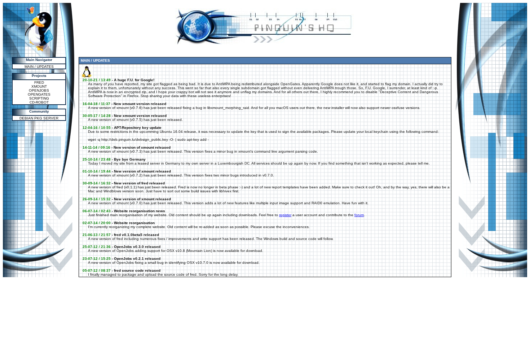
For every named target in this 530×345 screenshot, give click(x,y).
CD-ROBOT (39, 102)
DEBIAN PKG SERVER (38, 118)
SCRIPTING (39, 98)
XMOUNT (39, 86)
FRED (39, 82)
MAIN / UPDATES (39, 67)
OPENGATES (39, 94)
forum (359, 215)
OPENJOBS (39, 90)
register (285, 215)
